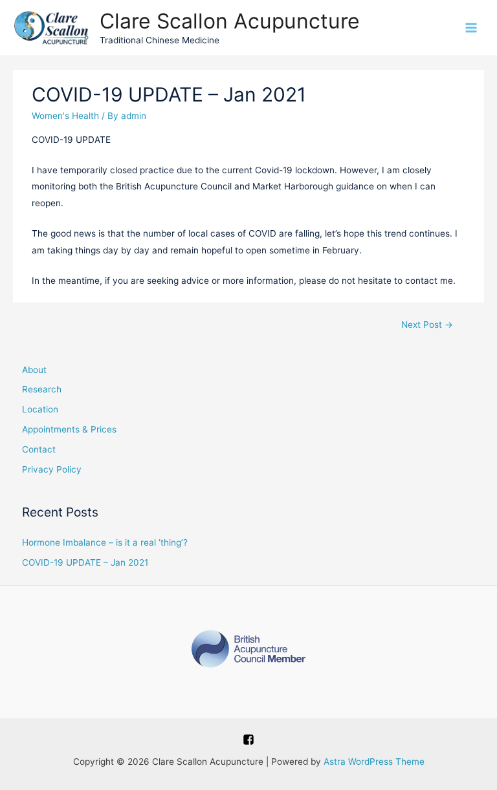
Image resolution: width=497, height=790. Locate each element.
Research (41, 389)
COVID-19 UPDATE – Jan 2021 (85, 562)
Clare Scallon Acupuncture (230, 21)
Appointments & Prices (69, 429)
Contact (39, 449)
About (34, 370)
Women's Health (65, 116)
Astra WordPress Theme (374, 761)
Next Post (427, 324)
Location (40, 409)
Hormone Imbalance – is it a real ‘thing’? (105, 542)
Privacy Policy (52, 469)
